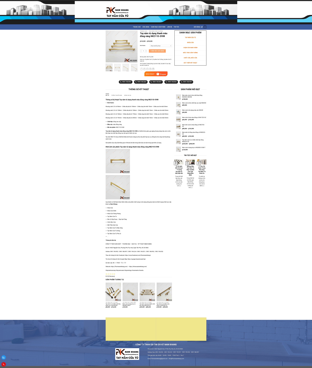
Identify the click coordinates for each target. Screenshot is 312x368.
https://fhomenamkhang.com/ (119, 266)
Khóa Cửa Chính (111, 211)
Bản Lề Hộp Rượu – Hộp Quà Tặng (117, 219)
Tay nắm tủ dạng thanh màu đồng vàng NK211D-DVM (139, 147)
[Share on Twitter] (144, 69)
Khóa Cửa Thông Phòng (114, 213)
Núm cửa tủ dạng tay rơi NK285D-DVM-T (129, 304)
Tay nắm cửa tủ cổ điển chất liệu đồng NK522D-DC (147, 304)
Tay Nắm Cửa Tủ (149, 59)
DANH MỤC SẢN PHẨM (158, 27)
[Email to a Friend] (147, 69)
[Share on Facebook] (141, 69)
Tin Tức (176, 27)
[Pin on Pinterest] (150, 69)
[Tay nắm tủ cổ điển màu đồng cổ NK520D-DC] (164, 292)
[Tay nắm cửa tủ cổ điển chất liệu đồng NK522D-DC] (147, 292)
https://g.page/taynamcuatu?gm (137, 259)
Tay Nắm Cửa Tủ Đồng (156, 31)
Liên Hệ (169, 27)
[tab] (107, 95)
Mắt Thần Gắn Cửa (112, 225)
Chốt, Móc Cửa (111, 222)
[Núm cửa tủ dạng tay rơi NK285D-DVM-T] (130, 292)
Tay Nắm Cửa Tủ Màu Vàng (115, 228)
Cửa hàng (145, 27)
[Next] (134, 46)
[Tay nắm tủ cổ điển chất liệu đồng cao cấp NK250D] (113, 292)
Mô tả (107, 95)
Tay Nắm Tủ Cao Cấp (165, 63)
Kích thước (142, 45)
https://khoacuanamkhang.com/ (138, 266)
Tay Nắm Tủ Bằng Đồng (147, 63)
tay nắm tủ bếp (156, 63)
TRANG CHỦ (137, 27)
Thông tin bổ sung (116, 95)
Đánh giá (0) (127, 95)
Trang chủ (143, 31)
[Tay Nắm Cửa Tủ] (117, 12)
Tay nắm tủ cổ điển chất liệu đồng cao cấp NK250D (113, 304)
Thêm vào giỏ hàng (157, 51)
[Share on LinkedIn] (153, 69)
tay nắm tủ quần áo (144, 65)
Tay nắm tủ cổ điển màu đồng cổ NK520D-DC (163, 304)
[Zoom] (107, 60)
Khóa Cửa (110, 208)
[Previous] (108, 46)
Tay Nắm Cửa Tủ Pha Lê (114, 233)
